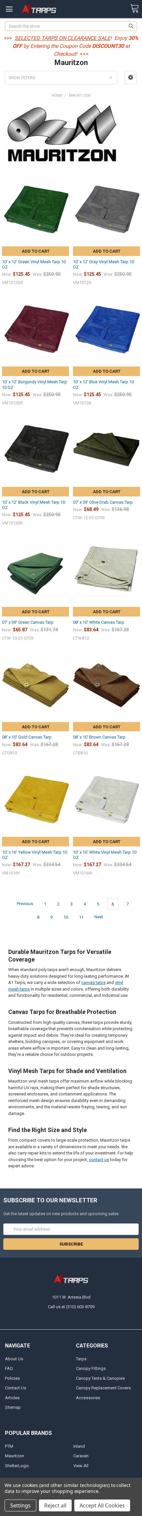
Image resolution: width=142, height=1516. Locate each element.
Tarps (81, 1358)
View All (81, 1465)
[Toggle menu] (9, 9)
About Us (14, 1358)
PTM (9, 1446)
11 (81, 917)
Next (99, 917)
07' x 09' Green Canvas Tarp (27, 622)
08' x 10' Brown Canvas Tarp (99, 737)
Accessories (88, 1397)
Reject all (55, 1505)
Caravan (81, 1455)
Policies (12, 1378)
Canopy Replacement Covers (103, 1387)
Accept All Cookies (102, 1505)
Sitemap (13, 1407)
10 (65, 917)
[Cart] (134, 9)
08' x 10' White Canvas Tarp (98, 622)
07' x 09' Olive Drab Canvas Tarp (103, 502)
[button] (130, 77)
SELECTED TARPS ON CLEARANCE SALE (62, 38)
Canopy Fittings (91, 1368)
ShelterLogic (17, 1465)
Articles (12, 1397)
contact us (99, 1159)
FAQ (9, 1368)
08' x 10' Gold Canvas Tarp (27, 737)
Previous (24, 903)
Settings (20, 1505)
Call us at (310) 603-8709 (71, 1306)
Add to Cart (36, 251)
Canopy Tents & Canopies (100, 1378)
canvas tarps (93, 982)
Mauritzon (14, 1455)
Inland (79, 1446)
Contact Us (15, 1387)
